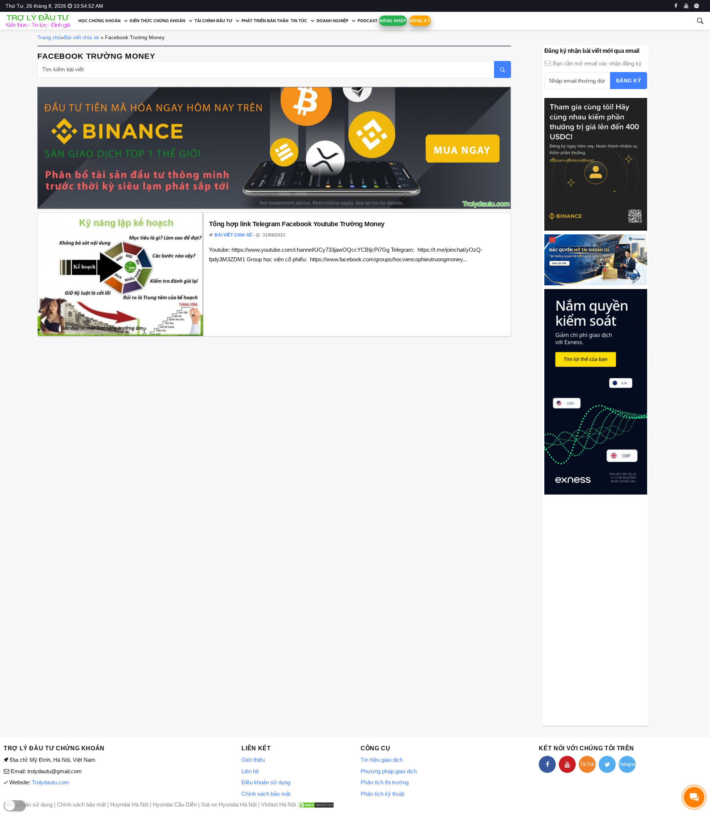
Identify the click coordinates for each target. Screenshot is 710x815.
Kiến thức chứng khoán (157, 20)
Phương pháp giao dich (389, 771)
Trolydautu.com (50, 782)
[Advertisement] (595, 609)
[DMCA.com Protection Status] (315, 804)
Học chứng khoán (99, 20)
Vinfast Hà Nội (278, 804)
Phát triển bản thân (264, 20)
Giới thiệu (253, 760)
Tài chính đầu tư (213, 20)
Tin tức (299, 20)
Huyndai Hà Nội (129, 804)
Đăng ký (420, 20)
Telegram (627, 764)
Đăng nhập (393, 20)
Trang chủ (49, 37)
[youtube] (686, 6)
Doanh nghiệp (332, 20)
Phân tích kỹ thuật (382, 794)
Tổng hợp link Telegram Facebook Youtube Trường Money (297, 224)
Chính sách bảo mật (265, 794)
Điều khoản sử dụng (265, 782)
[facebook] (675, 6)
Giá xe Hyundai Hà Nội (229, 804)
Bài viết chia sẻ (81, 37)
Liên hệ (250, 771)
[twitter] (607, 764)
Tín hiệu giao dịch (382, 760)
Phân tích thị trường (385, 782)
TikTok (587, 764)
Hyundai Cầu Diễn (175, 804)
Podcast (368, 20)
